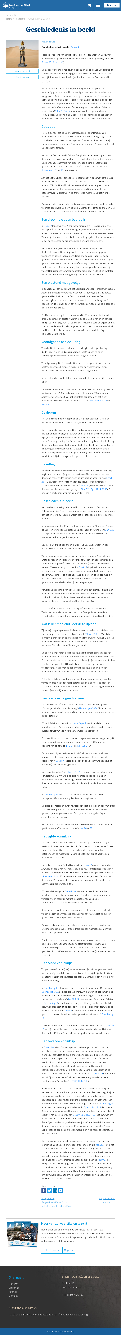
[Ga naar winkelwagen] (90, 5)
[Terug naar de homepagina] (29, 5)
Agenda (13, 1291)
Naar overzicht (22, 71)
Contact (13, 1295)
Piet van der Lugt (48, 41)
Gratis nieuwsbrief (51, 1250)
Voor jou (20, 18)
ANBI (34, 1314)
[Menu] (98, 5)
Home (9, 18)
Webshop (14, 1287)
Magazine (69, 1250)
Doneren (111, 5)
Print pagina (22, 77)
